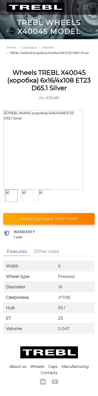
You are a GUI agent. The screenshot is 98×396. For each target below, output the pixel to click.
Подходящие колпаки (49, 219)
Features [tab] (17, 251)
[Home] (35, 7)
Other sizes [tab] (46, 251)
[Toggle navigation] (85, 7)
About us (18, 366)
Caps (52, 366)
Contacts (49, 373)
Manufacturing (75, 366)
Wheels (37, 366)
